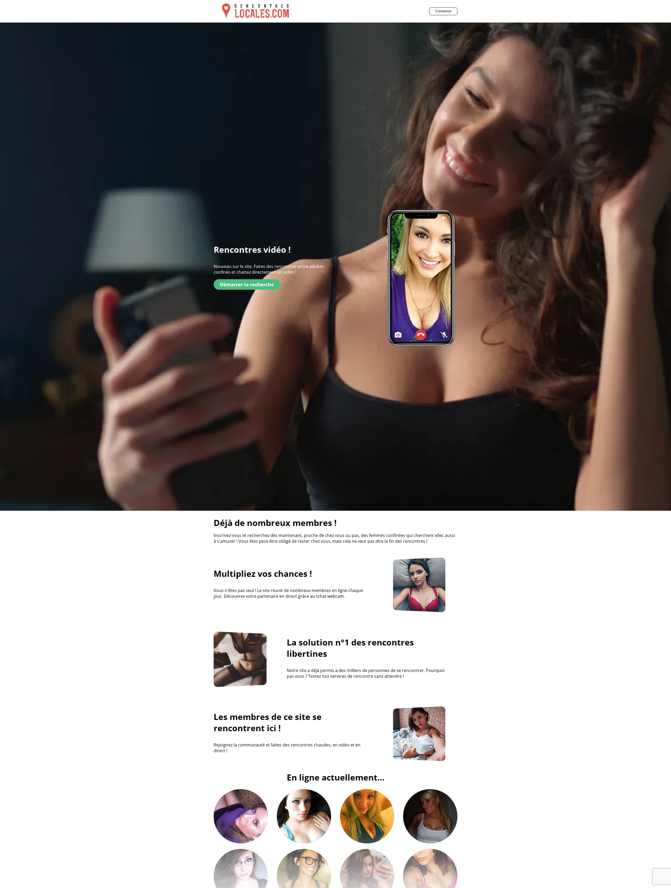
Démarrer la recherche (247, 284)
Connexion (443, 11)
